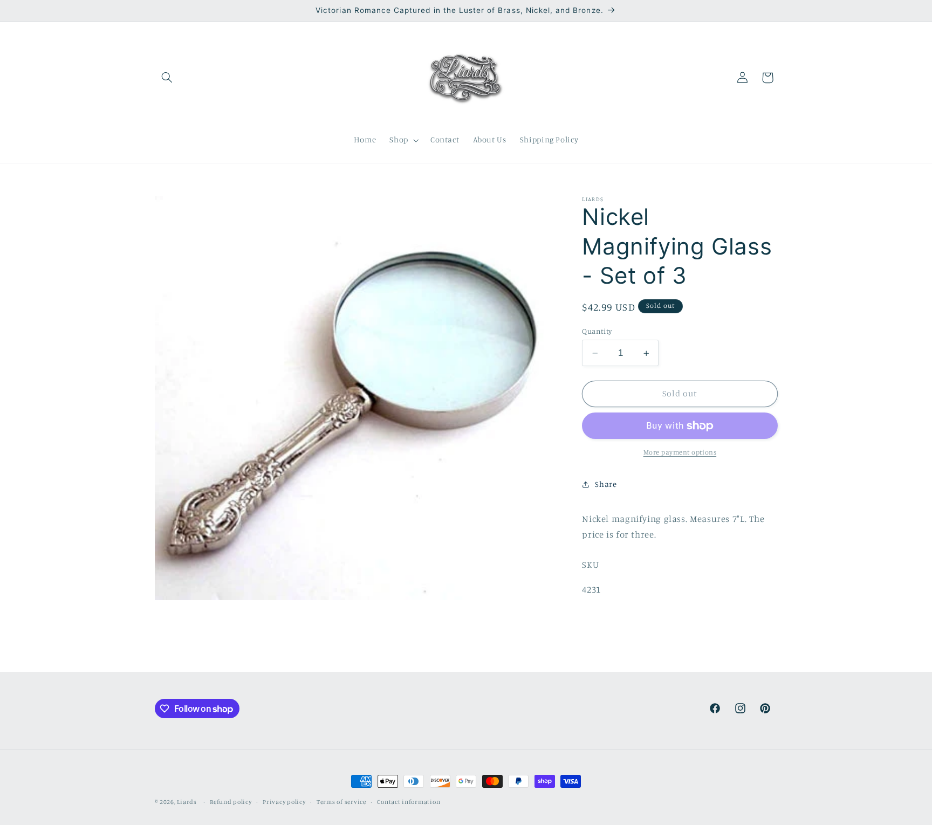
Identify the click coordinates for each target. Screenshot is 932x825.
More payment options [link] (680, 452)
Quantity (597, 331)
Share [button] (605, 484)
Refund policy (231, 802)
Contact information (408, 802)
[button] (167, 77)
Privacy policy (284, 802)
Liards (186, 802)
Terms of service (341, 802)
